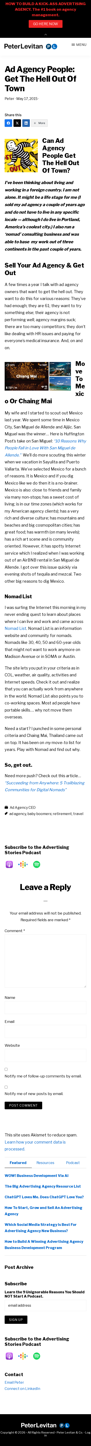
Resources (45, 1163)
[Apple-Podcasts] (11, 864)
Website (12, 1045)
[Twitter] (17, 123)
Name (10, 997)
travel (78, 814)
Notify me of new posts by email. (34, 1093)
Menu (81, 45)
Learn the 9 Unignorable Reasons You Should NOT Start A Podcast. (45, 1294)
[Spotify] (39, 864)
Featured (18, 1163)
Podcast (73, 1163)
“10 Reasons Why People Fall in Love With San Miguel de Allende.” (45, 448)
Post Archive (19, 1267)
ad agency (17, 814)
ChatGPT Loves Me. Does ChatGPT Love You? (44, 1197)
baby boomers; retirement (49, 814)
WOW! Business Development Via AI (36, 1176)
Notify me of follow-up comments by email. (43, 1076)
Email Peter (14, 1382)
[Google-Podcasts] (25, 864)
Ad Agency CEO (23, 807)
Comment (15, 931)
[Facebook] (8, 123)
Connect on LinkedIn (22, 1389)
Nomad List (15, 628)
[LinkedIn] (26, 123)
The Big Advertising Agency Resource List (43, 1186)
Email (9, 1021)
